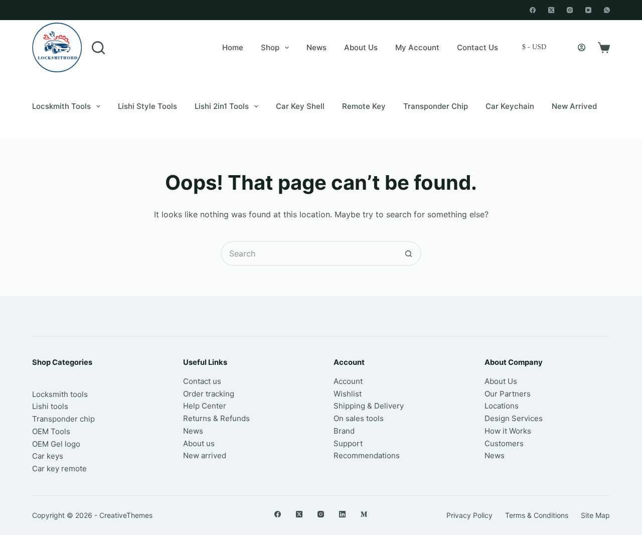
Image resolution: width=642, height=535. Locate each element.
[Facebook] (533, 10)
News (316, 47)
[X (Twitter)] (551, 10)
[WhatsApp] (607, 10)
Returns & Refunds (216, 418)
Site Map (595, 515)
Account (348, 381)
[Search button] (408, 253)
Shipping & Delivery (369, 406)
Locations (502, 406)
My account (417, 47)
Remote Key (364, 106)
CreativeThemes (125, 515)
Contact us (202, 381)
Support (348, 443)
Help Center (204, 406)
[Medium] (364, 514)
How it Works (508, 431)
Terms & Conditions (536, 515)
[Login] (581, 47)
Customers (504, 443)
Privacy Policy (469, 515)
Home (232, 47)
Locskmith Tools (61, 106)
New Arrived (574, 106)
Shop (270, 47)
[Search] (98, 47)
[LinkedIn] (342, 514)
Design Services (514, 418)
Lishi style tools (147, 106)
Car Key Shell (300, 106)
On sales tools (359, 418)
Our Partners (508, 393)
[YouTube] (588, 10)
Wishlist (348, 393)
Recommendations (367, 455)
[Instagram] (570, 10)
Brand (344, 431)
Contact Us (477, 47)
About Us (361, 47)
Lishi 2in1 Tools (222, 106)
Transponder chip (435, 106)
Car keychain (510, 106)
